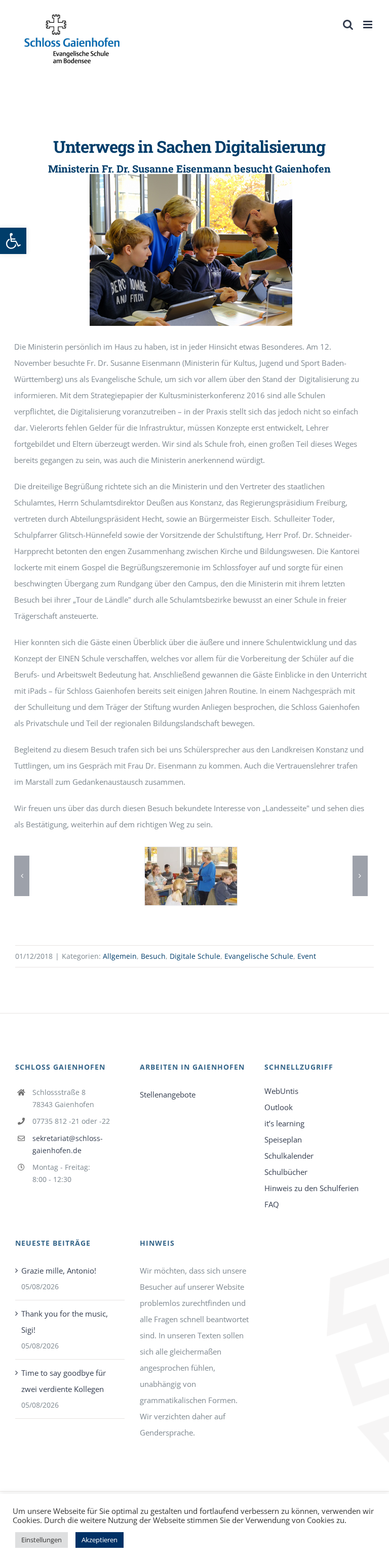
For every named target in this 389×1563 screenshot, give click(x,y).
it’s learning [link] (284, 1123)
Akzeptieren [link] (100, 1539)
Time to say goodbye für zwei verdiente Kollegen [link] (63, 1381)
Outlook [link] (278, 1107)
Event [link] (306, 956)
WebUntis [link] (281, 1091)
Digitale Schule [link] (195, 956)
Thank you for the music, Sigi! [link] (64, 1321)
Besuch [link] (153, 956)
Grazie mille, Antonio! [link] (58, 1270)
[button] (21, 876)
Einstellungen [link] (41, 1539)
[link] (13, 241)
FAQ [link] (271, 1204)
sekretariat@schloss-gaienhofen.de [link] (67, 1144)
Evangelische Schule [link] (258, 956)
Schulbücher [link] (285, 1172)
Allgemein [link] (120, 956)
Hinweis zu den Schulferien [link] (311, 1188)
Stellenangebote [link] (168, 1094)
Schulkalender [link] (289, 1156)
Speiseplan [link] (283, 1139)
